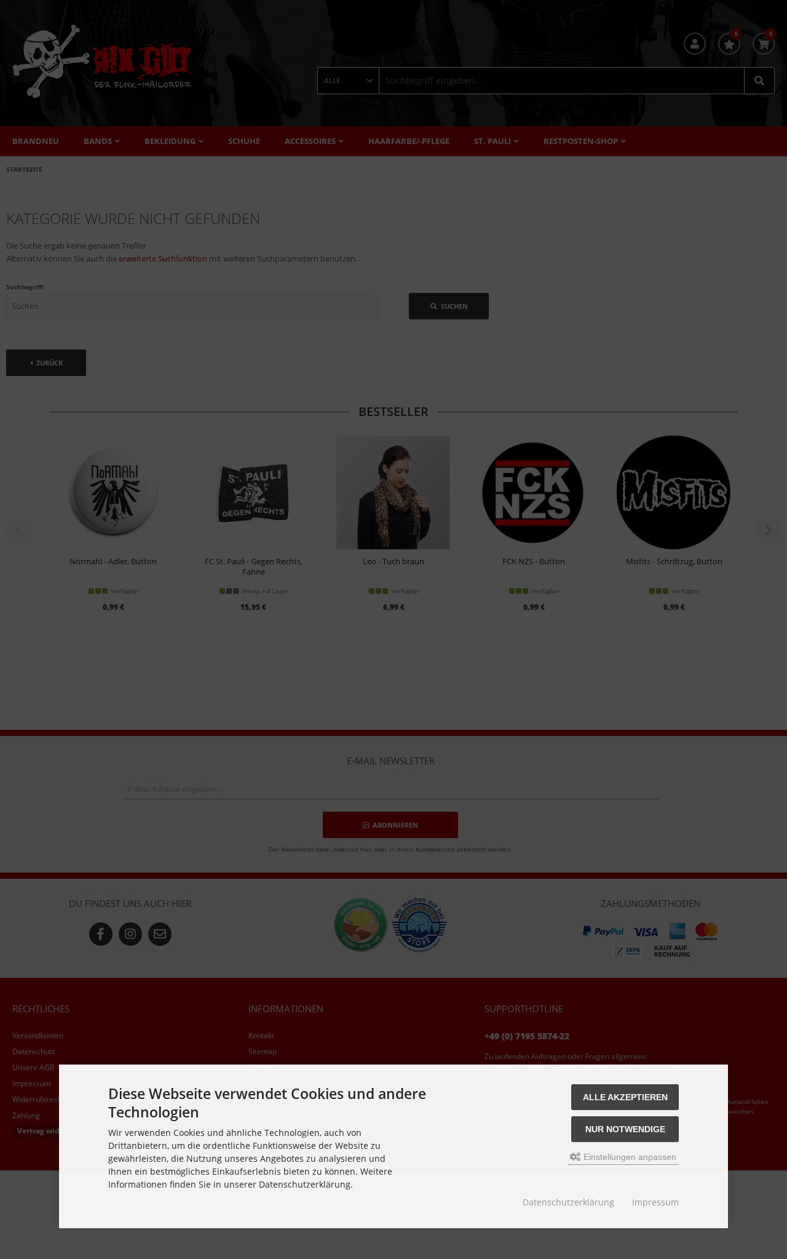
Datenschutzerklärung (568, 1202)
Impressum (655, 1202)
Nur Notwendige (625, 1129)
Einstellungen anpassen (628, 1157)
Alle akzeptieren (625, 1097)
